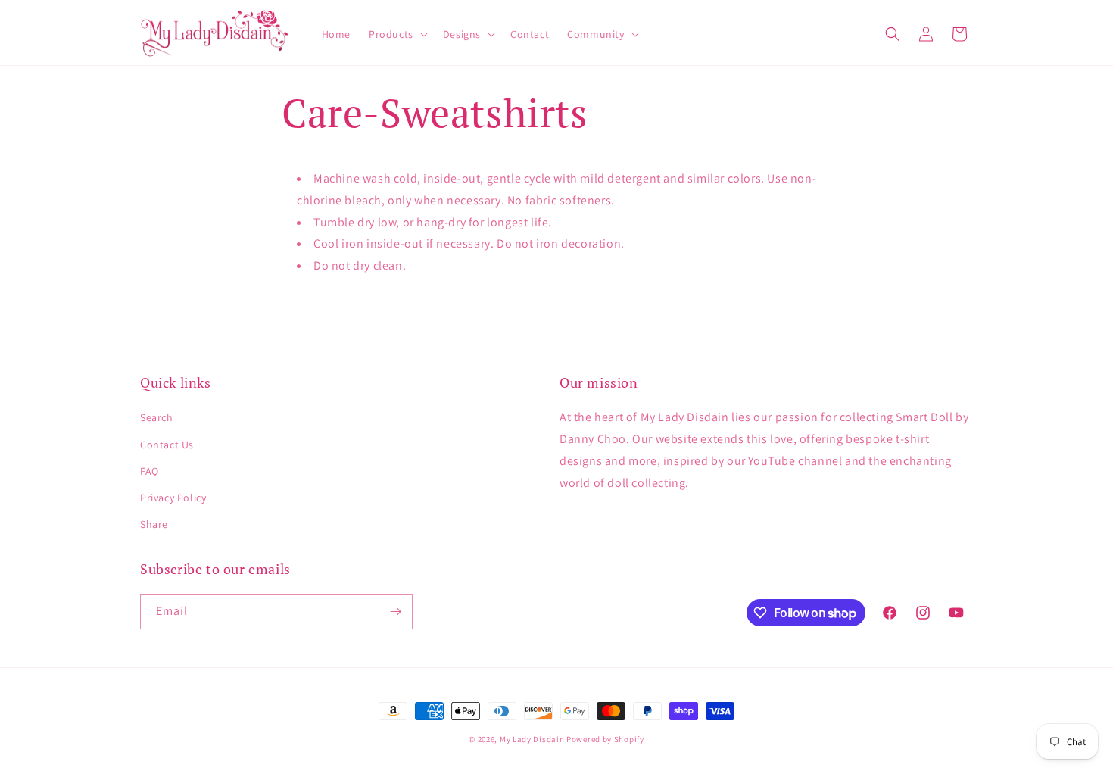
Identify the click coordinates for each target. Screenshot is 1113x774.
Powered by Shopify (605, 739)
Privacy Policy (173, 497)
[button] (397, 34)
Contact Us (167, 444)
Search (156, 417)
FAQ (149, 471)
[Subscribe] (395, 611)
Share (154, 524)
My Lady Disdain (532, 739)
